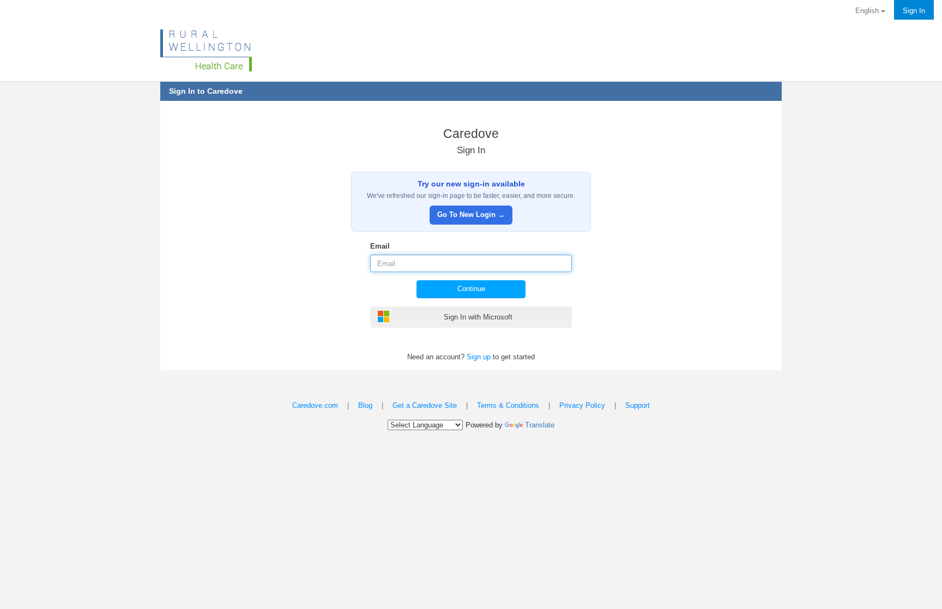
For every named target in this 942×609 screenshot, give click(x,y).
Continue (471, 289)
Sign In (914, 11)
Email (380, 246)
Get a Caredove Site (424, 405)
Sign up (479, 357)
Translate (539, 425)
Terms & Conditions (508, 405)
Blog (365, 405)
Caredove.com (315, 405)
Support (637, 405)
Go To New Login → (471, 214)
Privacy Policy (582, 405)
